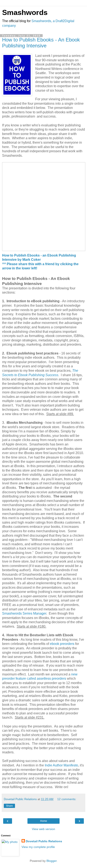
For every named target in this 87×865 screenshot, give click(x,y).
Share (9, 805)
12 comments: (66, 799)
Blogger (51, 860)
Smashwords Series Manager (24, 613)
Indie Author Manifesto (61, 765)
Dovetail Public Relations (44, 841)
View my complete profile (38, 847)
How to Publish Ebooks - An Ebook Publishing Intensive (41, 42)
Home (43, 821)
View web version (43, 829)
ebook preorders (62, 644)
